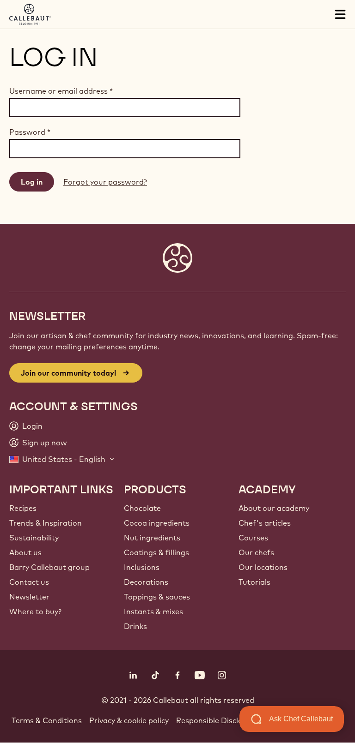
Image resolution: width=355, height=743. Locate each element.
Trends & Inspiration (45, 522)
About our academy (274, 508)
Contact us (29, 582)
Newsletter (29, 596)
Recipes (23, 508)
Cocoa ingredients (157, 522)
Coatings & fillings (156, 552)
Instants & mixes (153, 611)
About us (25, 552)
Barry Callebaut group (49, 567)
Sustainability (34, 537)
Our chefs (256, 552)
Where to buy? (35, 611)
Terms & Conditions (47, 720)
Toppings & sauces (157, 596)
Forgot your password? (105, 181)
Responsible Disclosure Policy (228, 720)
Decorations (146, 582)
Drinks (135, 626)
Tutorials (254, 582)
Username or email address (61, 91)
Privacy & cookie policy (129, 720)
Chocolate (142, 508)
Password (29, 132)
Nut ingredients (152, 537)
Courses (253, 537)
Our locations (263, 567)
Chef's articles (265, 522)
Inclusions (141, 567)
